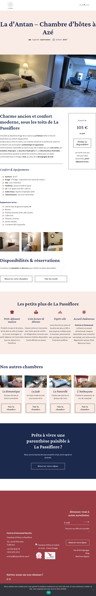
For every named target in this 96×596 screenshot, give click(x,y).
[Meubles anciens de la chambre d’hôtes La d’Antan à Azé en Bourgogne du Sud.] (53, 241)
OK (49, 592)
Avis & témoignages (81, 550)
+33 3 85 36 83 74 (13, 549)
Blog (87, 553)
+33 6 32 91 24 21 (13, 552)
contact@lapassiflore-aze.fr (18, 556)
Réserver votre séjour (78, 542)
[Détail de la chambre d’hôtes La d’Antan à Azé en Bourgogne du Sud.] (9, 241)
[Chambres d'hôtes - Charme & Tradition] (38, 555)
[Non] (93, 590)
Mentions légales (82, 556)
